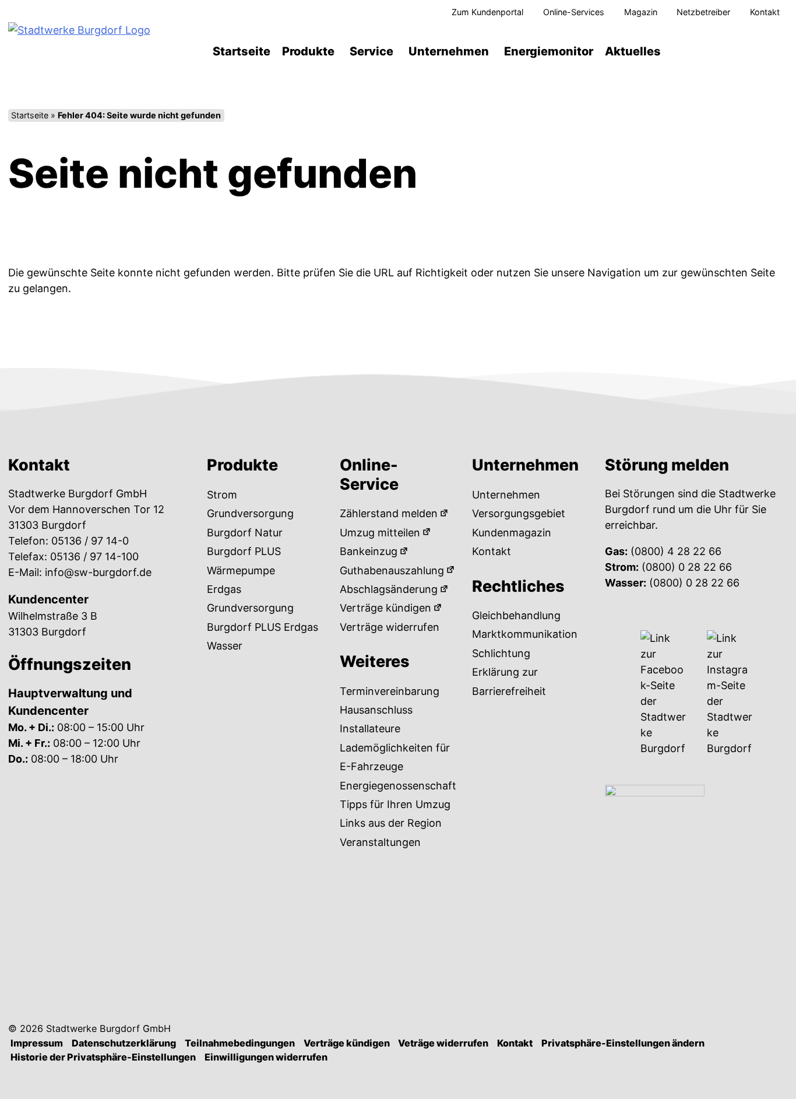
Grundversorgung (250, 513)
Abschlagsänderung (389, 589)
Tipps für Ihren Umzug (395, 804)
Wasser (224, 646)
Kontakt (765, 12)
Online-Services (573, 12)
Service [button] (371, 51)
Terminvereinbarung (389, 691)
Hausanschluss (376, 710)
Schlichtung (501, 653)
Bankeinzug (368, 551)
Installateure (370, 728)
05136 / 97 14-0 (90, 541)
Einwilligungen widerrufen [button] (266, 1057)
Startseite (241, 51)
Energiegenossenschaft (398, 786)
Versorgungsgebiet (518, 513)
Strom (222, 495)
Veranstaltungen (380, 842)
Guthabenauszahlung (392, 570)
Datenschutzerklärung (124, 1043)
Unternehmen (506, 495)
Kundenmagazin (511, 532)
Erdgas (224, 589)
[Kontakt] (771, 51)
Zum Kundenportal (487, 12)
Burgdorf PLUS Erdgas (262, 627)
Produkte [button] (308, 51)
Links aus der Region (391, 823)
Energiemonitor (548, 51)
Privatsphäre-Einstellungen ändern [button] (623, 1043)
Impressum (36, 1043)
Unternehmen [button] (448, 51)
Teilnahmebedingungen (240, 1043)
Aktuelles (633, 51)
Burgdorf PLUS (244, 551)
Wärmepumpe (241, 570)
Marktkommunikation (524, 634)
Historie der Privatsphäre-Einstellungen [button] (103, 1057)
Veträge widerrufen (443, 1043)
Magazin (640, 12)
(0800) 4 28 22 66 (676, 551)
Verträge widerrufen (389, 627)
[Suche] (738, 51)
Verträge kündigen (385, 608)
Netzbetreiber (703, 12)
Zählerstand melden (389, 513)
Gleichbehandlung (516, 615)
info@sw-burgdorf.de (98, 572)
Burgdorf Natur (245, 532)
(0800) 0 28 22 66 (687, 567)
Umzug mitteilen (380, 532)
